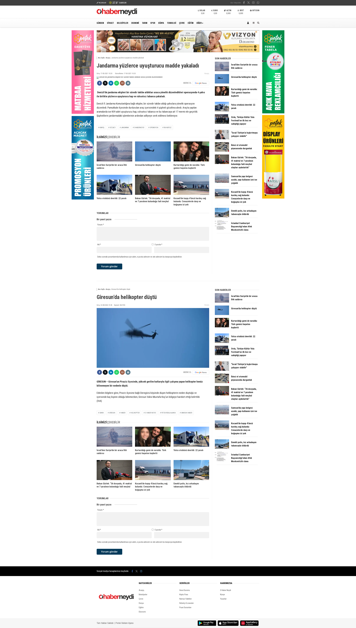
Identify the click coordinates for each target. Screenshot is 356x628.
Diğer (199, 22)
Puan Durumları (185, 607)
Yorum (100, 225)
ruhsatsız (167, 128)
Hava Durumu (184, 590)
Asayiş (206, 73)
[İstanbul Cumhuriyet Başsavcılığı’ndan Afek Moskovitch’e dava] (222, 229)
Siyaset (110, 22)
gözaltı (113, 128)
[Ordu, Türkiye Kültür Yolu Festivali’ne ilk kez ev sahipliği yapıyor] (222, 123)
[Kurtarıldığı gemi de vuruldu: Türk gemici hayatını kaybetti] (191, 151)
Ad (99, 244)
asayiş (102, 128)
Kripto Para (183, 594)
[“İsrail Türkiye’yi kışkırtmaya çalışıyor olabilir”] (222, 138)
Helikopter (135, 413)
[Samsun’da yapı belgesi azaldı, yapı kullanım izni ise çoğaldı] (222, 182)
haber (123, 413)
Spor (152, 22)
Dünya (161, 22)
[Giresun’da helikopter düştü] (153, 151)
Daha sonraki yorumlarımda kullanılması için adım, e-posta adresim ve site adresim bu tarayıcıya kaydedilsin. (139, 257)
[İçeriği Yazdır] (128, 83)
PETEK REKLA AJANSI (168, 413)
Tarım (144, 22)
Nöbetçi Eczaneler (186, 603)
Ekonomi (135, 22)
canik (102, 413)
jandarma (125, 128)
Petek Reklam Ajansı (125, 623)
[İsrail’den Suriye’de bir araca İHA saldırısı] (114, 151)
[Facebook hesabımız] (244, 3)
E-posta (158, 244)
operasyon (154, 128)
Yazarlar (223, 599)
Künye (222, 594)
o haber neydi (150, 413)
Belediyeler (122, 22)
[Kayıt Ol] (248, 22)
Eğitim (190, 22)
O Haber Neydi (225, 590)
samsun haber (186, 413)
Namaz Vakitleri (185, 599)
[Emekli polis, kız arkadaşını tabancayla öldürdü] (222, 216)
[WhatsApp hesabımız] (258, 3)
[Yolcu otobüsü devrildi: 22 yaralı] (114, 185)
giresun (112, 413)
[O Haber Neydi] (117, 14)
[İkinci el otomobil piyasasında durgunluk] (222, 151)
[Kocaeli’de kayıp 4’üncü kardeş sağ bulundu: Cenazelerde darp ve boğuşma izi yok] (191, 185)
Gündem (100, 22)
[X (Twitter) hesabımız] (248, 3)
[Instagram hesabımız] (253, 3)
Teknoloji (171, 22)
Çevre (182, 22)
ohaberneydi (139, 128)
